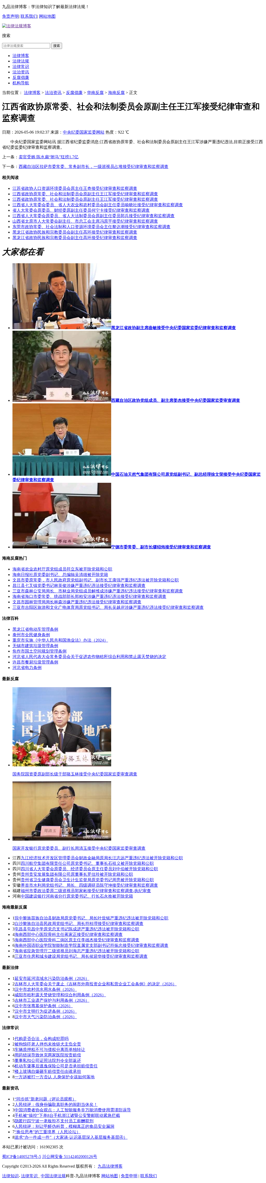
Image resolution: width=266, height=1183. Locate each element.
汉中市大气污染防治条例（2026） (46, 1017)
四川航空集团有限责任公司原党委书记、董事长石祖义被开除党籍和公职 (87, 863)
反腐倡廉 (20, 77)
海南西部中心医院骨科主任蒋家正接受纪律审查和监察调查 (69, 934)
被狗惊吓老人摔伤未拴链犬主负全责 (48, 1044)
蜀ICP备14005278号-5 (21, 1156)
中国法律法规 (53, 1176)
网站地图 (47, 16)
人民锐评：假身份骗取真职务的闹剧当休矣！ (56, 1104)
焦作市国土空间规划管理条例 (39, 651)
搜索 (56, 46)
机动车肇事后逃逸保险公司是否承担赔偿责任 (56, 1066)
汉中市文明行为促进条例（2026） (46, 1011)
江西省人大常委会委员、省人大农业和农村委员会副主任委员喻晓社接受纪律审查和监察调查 (97, 205)
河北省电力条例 (27, 667)
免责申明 (129, 1176)
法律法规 (20, 61)
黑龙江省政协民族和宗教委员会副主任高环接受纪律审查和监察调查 (74, 232)
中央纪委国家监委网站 (83, 132)
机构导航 (20, 83)
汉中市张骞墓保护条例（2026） (44, 1006)
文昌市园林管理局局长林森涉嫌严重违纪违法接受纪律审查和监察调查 (76, 602)
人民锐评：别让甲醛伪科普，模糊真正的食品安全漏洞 (64, 1126)
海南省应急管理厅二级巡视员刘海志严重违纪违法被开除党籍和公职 (77, 951)
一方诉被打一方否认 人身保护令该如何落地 (55, 1077)
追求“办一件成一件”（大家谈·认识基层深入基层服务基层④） (71, 1137)
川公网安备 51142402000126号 (69, 1156)
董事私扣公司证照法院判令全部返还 (48, 1060)
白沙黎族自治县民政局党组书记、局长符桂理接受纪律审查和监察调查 (79, 923)
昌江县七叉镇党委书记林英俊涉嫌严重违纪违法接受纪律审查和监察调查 (78, 585)
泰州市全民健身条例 (31, 635)
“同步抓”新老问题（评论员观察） (45, 1099)
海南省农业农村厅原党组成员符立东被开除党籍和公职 (62, 569)
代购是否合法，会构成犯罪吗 (42, 1038)
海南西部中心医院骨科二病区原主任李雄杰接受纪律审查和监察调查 (77, 940)
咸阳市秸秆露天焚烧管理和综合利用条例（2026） (60, 995)
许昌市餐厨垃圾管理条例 (35, 662)
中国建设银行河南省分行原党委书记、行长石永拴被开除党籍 (77, 896)
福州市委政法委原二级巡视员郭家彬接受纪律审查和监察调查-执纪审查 (86, 890)
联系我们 (29, 16)
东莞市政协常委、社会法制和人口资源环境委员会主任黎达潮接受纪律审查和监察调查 (91, 226)
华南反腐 (95, 92)
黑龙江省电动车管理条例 (35, 629)
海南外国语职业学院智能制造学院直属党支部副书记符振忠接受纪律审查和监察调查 (91, 945)
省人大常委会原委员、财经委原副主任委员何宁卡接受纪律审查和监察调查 (81, 210)
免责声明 (10, 16)
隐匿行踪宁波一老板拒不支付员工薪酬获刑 (54, 1121)
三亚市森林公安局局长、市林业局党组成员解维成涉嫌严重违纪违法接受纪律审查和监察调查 (97, 591)
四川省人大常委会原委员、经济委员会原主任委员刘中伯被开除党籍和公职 (89, 869)
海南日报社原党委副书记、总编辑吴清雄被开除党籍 (60, 574)
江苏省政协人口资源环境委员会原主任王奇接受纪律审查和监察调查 (74, 188)
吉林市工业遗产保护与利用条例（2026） (52, 1000)
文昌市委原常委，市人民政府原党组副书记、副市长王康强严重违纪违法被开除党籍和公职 (95, 580)
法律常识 (20, 66)
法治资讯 (20, 72)
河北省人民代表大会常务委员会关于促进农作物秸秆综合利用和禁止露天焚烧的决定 (89, 656)
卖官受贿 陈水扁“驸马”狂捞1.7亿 (48, 157)
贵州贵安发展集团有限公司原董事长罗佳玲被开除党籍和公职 (77, 874)
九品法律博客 (110, 1166)
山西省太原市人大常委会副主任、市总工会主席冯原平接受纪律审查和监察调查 (85, 221)
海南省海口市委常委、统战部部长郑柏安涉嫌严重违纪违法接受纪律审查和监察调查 (89, 596)
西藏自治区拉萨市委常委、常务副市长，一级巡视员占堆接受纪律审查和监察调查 (93, 166)
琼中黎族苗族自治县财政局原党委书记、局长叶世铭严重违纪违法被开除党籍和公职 (91, 918)
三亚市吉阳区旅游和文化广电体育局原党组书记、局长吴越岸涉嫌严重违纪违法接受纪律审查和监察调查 (108, 607)
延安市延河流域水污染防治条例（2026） (52, 978)
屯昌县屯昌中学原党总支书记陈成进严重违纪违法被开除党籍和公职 (77, 929)
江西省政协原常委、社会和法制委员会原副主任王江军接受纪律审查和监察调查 (85, 194)
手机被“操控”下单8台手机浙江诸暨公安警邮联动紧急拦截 (67, 1115)
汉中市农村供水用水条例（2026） (46, 989)
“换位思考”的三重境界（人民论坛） (48, 1132)
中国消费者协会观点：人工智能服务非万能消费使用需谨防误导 (73, 1110)
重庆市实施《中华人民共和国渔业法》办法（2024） (60, 640)
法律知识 (10, 1176)
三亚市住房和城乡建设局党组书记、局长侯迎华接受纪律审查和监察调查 (81, 956)
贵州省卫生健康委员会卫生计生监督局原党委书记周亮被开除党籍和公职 (87, 880)
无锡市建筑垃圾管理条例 (35, 645)
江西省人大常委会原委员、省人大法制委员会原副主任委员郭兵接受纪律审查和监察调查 (93, 216)
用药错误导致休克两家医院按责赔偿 (48, 1055)
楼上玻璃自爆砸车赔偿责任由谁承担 (48, 1071)
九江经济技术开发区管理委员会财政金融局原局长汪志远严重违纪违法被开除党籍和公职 (102, 858)
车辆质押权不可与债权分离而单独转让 (50, 1049)
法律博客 (20, 55)
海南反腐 (116, 92)
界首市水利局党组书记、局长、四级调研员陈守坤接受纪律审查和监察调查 (89, 885)
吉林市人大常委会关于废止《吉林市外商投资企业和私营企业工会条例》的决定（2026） (96, 984)
